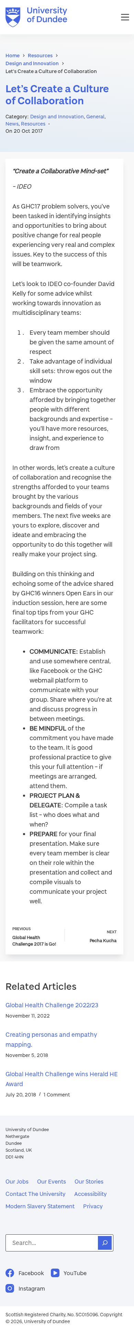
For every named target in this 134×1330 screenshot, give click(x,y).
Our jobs (17, 1181)
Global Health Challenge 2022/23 (51, 1005)
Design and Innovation (57, 116)
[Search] (105, 1243)
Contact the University (35, 1193)
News (12, 123)
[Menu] (125, 17)
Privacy (93, 1206)
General (95, 116)
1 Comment (57, 1094)
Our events (51, 1181)
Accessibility (90, 1193)
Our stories (89, 1181)
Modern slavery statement (40, 1206)
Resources (33, 123)
